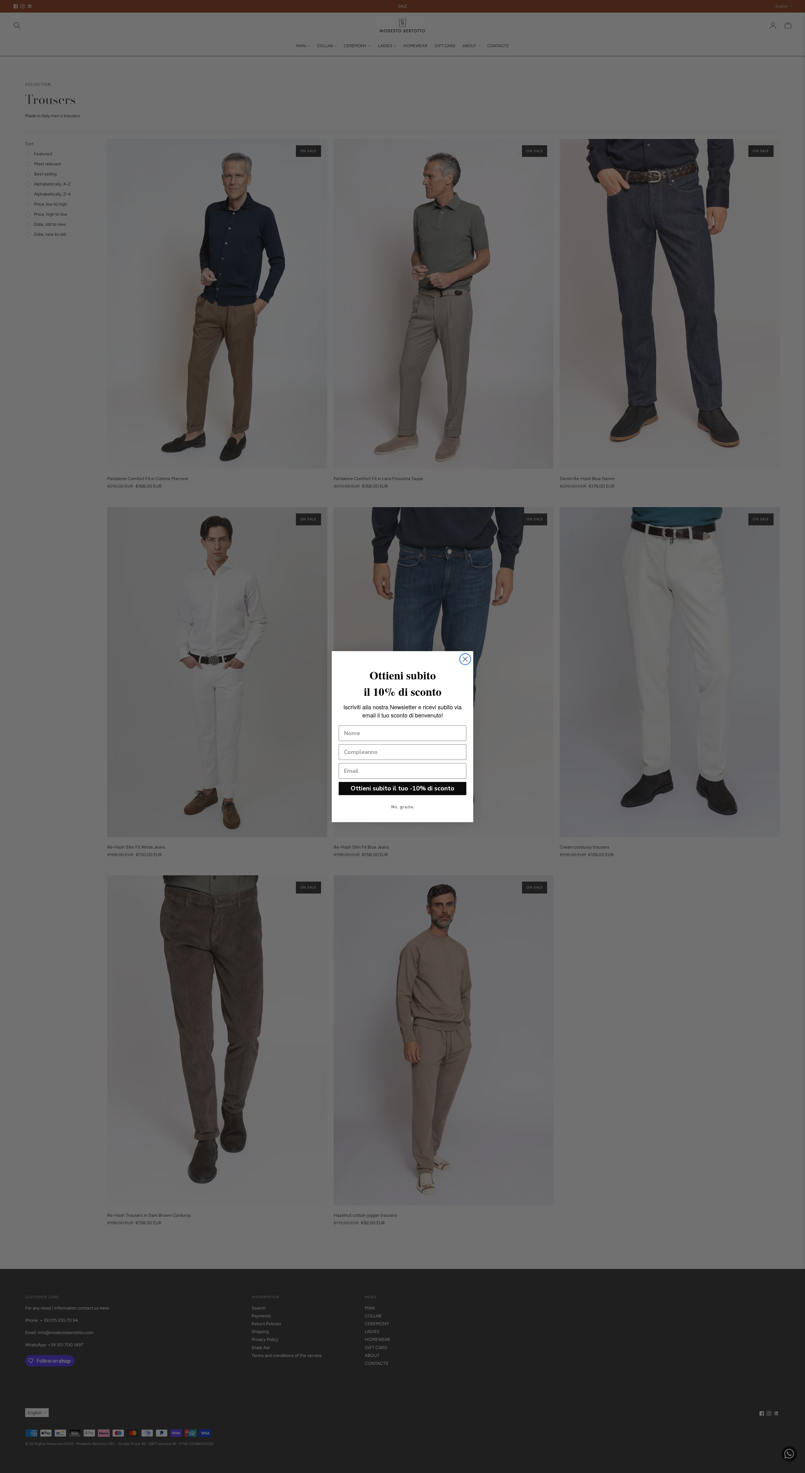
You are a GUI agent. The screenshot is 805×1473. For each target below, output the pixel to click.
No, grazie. (402, 807)
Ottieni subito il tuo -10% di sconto (402, 788)
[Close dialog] (465, 659)
